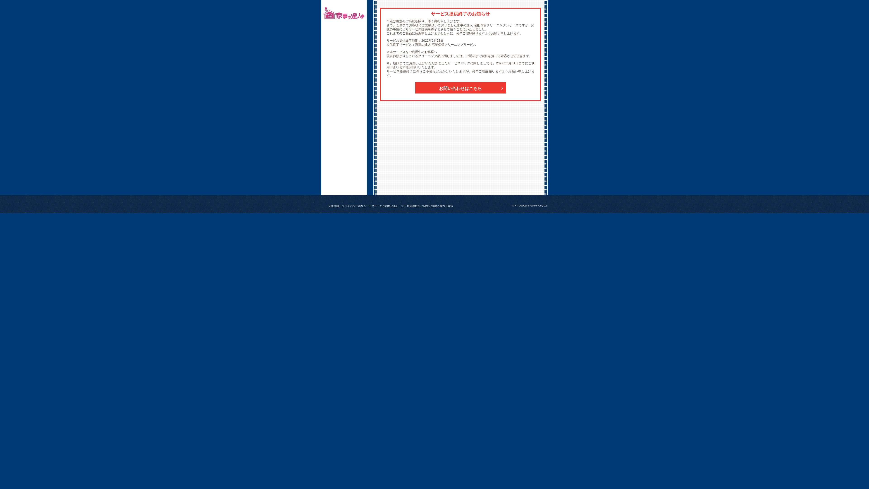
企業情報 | (334, 206)
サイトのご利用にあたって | (389, 206)
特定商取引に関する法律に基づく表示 (430, 206)
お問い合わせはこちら (460, 88)
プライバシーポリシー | (356, 206)
